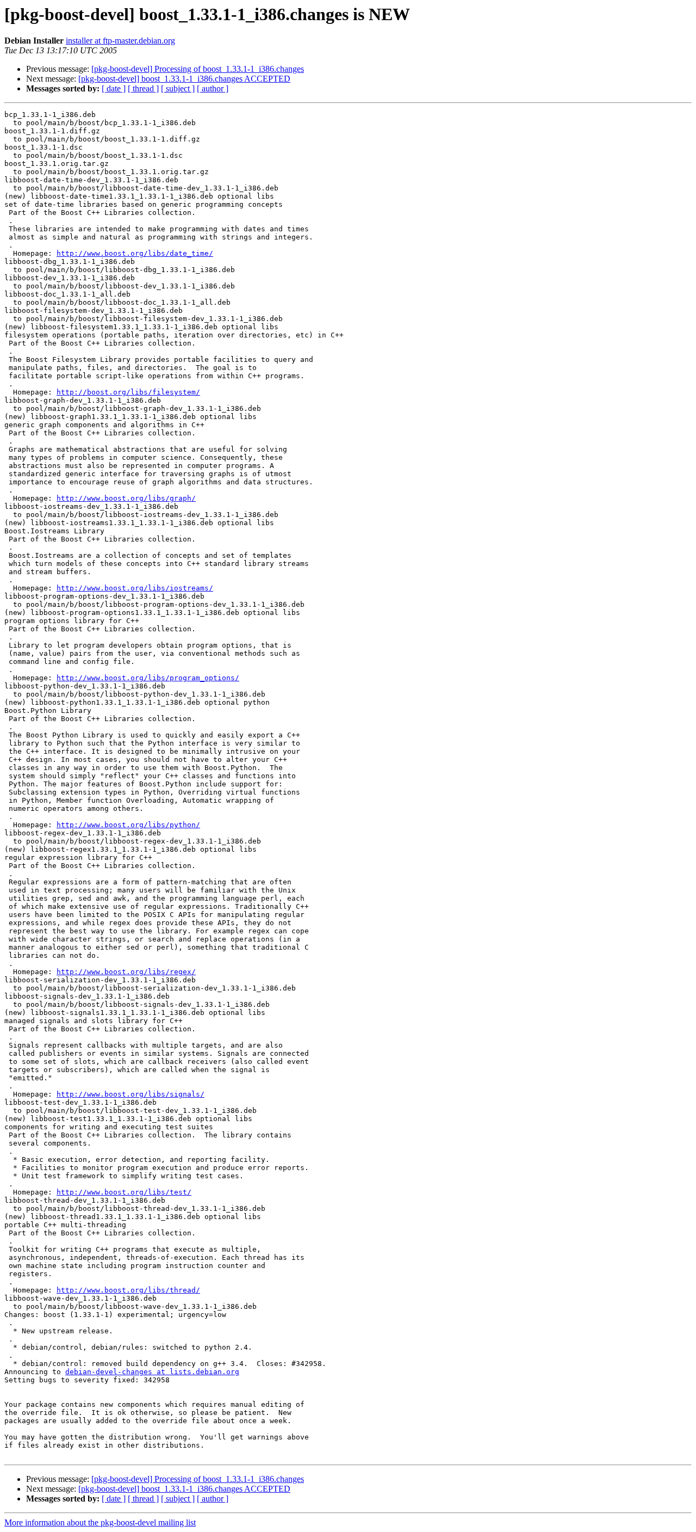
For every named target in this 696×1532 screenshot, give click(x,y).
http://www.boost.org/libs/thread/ (128, 1290)
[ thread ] (143, 88)
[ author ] (212, 88)
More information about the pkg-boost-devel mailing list (100, 1522)
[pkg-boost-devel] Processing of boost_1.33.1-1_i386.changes (197, 68)
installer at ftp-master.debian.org (120, 40)
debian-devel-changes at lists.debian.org (152, 1372)
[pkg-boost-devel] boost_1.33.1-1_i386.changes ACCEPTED (184, 78)
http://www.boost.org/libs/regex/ (126, 972)
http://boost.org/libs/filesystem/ (128, 392)
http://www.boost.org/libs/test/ (124, 1192)
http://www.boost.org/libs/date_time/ (135, 253)
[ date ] (114, 88)
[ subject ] (178, 88)
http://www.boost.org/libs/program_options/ (148, 678)
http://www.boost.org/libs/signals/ (130, 1094)
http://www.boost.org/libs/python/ (128, 825)
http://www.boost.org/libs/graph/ (126, 498)
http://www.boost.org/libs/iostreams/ (135, 588)
